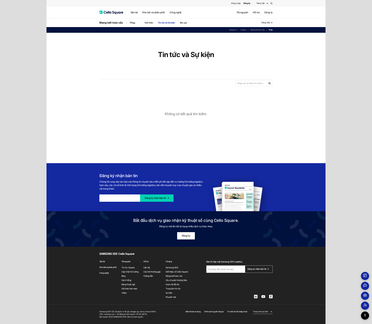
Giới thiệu (149, 22)
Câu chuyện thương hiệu (176, 280)
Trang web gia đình (260, 312)
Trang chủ (233, 30)
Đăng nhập (235, 3)
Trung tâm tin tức (173, 288)
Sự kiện (169, 293)
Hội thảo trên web (129, 288)
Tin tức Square (127, 267)
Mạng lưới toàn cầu (111, 22)
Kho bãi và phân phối (153, 12)
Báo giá (183, 22)
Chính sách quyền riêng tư (214, 311)
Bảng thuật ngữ (128, 284)
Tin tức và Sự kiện (166, 22)
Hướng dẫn (148, 276)
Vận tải (134, 12)
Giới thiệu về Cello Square (177, 271)
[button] (111, 12)
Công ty (268, 12)
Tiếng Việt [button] (260, 3)
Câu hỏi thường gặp (151, 271)
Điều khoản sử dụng (193, 311)
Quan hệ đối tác (173, 284)
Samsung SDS (172, 267)
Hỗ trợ (256, 12)
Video (124, 293)
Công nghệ (175, 12)
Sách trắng (126, 280)
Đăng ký (186, 235)
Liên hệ (146, 267)
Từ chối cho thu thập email (237, 311)
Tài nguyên (242, 12)
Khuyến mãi (171, 297)
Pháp (132, 22)
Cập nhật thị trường (129, 271)
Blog (123, 276)
